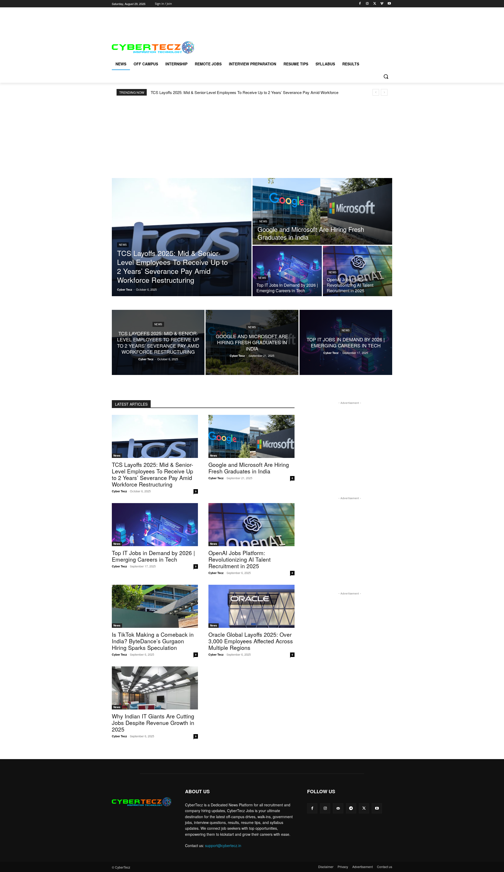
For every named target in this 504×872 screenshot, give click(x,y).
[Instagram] (367, 4)
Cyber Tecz (119, 491)
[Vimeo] (382, 4)
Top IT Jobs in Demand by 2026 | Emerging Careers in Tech (153, 556)
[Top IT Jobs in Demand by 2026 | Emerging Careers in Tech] (287, 271)
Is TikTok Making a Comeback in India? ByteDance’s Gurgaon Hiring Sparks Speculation (153, 640)
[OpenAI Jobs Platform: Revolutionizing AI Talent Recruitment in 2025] (357, 271)
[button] (386, 76)
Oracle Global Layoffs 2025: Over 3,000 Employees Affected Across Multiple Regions (250, 640)
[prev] (375, 92)
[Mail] (338, 808)
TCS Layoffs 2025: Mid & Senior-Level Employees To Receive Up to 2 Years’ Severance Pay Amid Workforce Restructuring (152, 474)
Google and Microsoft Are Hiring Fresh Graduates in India (248, 468)
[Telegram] (351, 808)
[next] (384, 92)
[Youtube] (389, 4)
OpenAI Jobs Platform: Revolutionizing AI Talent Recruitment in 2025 (239, 559)
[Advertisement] (207, 19)
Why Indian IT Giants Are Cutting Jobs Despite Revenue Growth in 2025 (153, 722)
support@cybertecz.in (223, 845)
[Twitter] (375, 4)
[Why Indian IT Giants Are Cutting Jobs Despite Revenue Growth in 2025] (155, 687)
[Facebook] (360, 4)
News (123, 245)
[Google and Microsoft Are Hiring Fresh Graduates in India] (322, 211)
